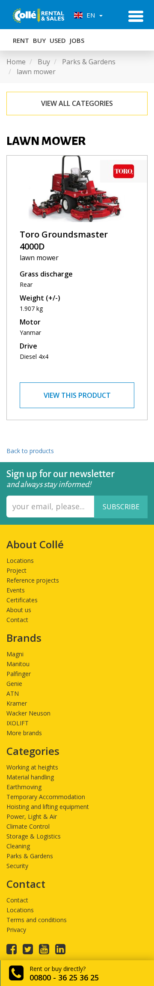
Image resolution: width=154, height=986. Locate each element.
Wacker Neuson (28, 713)
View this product (77, 395)
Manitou (18, 664)
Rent (21, 40)
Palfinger (18, 674)
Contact (17, 620)
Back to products (30, 451)
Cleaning (18, 846)
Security (17, 866)
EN (90, 15)
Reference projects (32, 580)
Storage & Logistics (33, 836)
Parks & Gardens (29, 856)
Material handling (30, 777)
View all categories (77, 103)
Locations (20, 560)
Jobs (77, 40)
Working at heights (32, 767)
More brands (24, 733)
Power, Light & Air (31, 816)
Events (15, 590)
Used (58, 40)
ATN (12, 693)
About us (18, 610)
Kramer (16, 703)
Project (16, 570)
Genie (14, 683)
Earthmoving (23, 787)
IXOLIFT (17, 723)
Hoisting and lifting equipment (47, 807)
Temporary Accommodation (45, 797)
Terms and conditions (36, 920)
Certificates (22, 600)
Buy (39, 40)
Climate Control (28, 826)
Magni (15, 654)
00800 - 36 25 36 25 (64, 977)
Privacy (16, 930)
